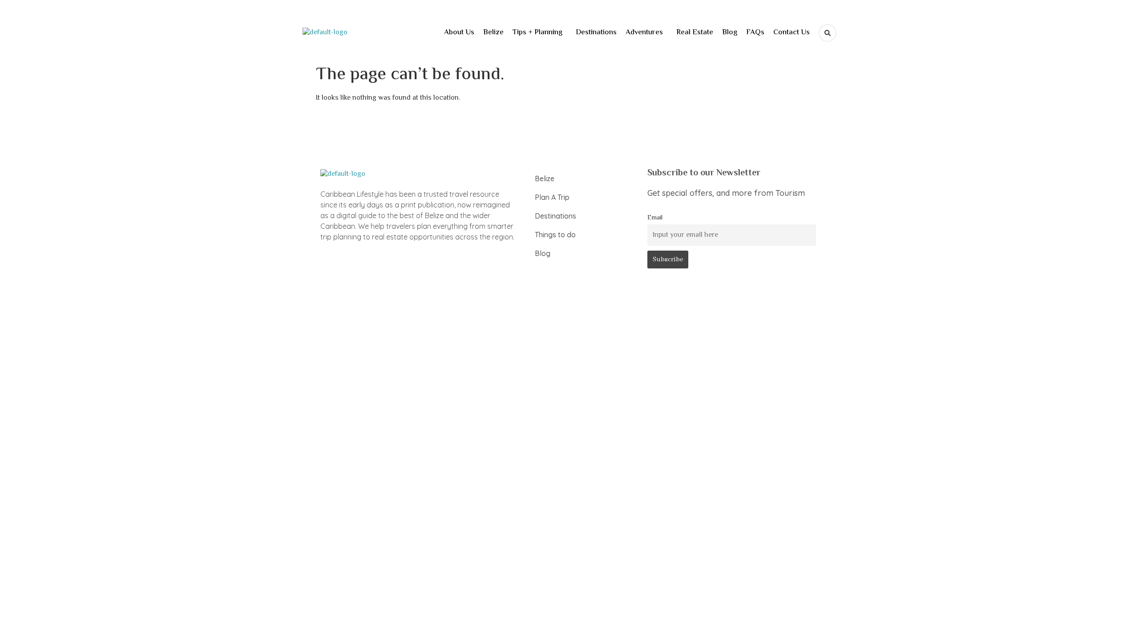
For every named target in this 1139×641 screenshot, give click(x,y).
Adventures (644, 32)
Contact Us (791, 32)
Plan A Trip (552, 197)
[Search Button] (827, 33)
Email (654, 218)
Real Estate (694, 32)
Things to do (555, 234)
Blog (729, 32)
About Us (459, 32)
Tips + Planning (537, 32)
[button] (540, 32)
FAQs (755, 32)
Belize (493, 32)
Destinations (596, 32)
